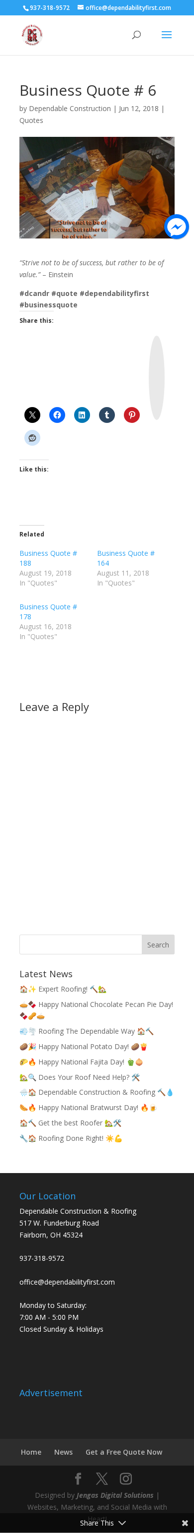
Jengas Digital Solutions (115, 1495)
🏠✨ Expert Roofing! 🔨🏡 (62, 989)
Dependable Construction (70, 108)
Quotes (31, 120)
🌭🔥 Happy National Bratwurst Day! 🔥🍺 (88, 1107)
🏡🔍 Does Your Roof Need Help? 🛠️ (79, 1077)
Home (31, 1452)
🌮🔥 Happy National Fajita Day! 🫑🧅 (81, 1061)
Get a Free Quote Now (124, 1452)
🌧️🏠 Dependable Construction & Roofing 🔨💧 (96, 1092)
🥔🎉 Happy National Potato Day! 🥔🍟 (83, 1046)
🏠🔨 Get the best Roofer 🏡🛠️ (70, 1122)
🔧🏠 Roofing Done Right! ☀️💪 (70, 1138)
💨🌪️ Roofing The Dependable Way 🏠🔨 (86, 1031)
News (63, 1452)
